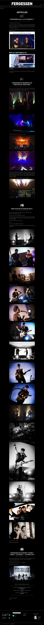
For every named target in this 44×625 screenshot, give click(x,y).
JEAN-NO (24, 361)
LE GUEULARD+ (15, 27)
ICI (26, 53)
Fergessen (29, 86)
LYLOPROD (11, 27)
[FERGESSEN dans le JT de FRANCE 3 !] (22, 16)
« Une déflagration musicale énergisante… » (15, 22)
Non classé (25, 86)
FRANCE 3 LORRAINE (31, 71)
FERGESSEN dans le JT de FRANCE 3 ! (22, 19)
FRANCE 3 (16, 24)
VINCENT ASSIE (16, 542)
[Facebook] (42, 4)
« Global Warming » (31, 25)
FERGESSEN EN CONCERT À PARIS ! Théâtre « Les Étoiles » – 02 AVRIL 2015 (22, 553)
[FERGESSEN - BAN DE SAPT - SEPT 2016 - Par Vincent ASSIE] (22, 205)
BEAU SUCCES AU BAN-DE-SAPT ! (22, 209)
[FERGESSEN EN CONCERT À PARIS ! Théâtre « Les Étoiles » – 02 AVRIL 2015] (22, 549)
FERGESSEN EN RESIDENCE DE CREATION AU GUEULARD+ (22, 83)
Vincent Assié (17, 225)
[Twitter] (40, 4)
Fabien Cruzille (26, 440)
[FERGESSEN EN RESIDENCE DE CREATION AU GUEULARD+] (22, 79)
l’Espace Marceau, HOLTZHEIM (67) (25, 177)
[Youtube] (43, 4)
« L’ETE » (17, 26)
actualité (24, 614)
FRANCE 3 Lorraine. (13, 30)
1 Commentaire (20, 86)
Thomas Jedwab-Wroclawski (17, 440)
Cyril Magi (16, 284)
